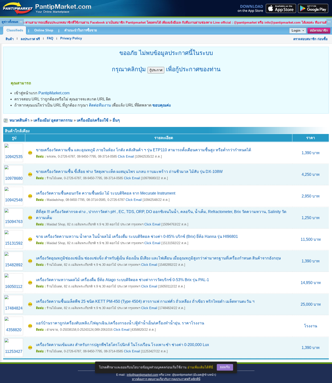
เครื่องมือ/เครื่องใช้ (92, 120)
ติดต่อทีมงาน (100, 105)
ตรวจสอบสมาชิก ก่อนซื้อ (310, 39)
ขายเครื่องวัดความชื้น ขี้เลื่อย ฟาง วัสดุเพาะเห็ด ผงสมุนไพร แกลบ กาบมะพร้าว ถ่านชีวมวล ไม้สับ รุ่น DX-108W (129, 171)
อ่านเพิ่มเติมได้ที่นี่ (200, 367)
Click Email (126, 156)
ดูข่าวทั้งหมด (10, 22)
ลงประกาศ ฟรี (30, 39)
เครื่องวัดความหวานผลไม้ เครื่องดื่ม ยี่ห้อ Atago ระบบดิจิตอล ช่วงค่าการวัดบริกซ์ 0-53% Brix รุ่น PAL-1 (122, 280)
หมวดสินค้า (19, 120)
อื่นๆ (116, 120)
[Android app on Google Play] (314, 8)
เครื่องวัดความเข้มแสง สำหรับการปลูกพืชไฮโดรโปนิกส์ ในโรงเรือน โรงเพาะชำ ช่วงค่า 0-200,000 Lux (122, 345)
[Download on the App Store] (280, 8)
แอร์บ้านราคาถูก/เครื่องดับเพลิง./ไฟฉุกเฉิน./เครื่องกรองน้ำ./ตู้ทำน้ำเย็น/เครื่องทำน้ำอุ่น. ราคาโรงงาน (120, 323)
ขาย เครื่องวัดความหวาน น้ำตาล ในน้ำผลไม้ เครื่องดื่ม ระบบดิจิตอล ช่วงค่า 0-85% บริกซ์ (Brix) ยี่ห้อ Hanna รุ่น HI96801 (137, 236)
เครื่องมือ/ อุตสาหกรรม (53, 120)
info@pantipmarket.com (142, 374)
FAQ (50, 38)
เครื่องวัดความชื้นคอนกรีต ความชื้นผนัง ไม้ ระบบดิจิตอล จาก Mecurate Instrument (105, 193)
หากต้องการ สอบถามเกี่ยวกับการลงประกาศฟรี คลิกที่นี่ (166, 379)
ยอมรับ (225, 367)
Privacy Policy (71, 38)
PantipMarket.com (54, 93)
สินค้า (10, 39)
